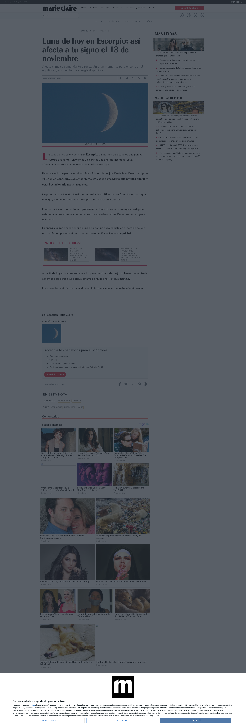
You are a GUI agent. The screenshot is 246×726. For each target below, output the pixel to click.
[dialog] (123, 699)
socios (32, 705)
